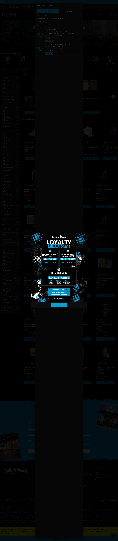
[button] (84, 235)
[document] (59, 270)
